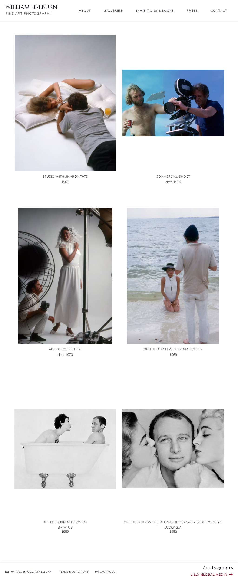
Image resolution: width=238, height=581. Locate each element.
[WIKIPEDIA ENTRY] (12, 572)
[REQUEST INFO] (7, 572)
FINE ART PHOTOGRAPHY (29, 13)
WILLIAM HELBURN (31, 7)
